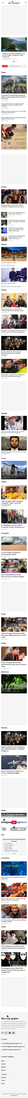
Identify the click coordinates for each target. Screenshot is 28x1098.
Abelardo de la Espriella (10, 851)
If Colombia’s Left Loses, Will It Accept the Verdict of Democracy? (13, 526)
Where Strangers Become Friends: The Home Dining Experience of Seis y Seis (13, 635)
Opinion (4, 481)
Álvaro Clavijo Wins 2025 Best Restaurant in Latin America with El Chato (13, 664)
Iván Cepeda (7, 843)
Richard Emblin (7, 58)
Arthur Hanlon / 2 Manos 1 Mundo (8, 283)
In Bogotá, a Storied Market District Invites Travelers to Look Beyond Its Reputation (13, 331)
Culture (4, 49)
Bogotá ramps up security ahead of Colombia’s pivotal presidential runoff (12, 309)
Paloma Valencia (9, 845)
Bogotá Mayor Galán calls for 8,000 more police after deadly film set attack (13, 375)
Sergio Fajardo (8, 849)
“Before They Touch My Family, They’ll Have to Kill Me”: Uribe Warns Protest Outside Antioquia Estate (13, 432)
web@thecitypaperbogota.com (11, 1049)
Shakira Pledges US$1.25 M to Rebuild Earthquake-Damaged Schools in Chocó (13, 118)
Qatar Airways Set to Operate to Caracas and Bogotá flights (12, 772)
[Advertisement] (14, 20)
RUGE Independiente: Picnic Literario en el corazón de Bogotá (12, 576)
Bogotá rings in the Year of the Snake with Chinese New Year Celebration (13, 899)
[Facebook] (13, 1032)
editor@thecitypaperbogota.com (12, 1043)
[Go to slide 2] (12, 61)
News (2, 1061)
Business (4, 727)
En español (5, 533)
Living (4, 614)
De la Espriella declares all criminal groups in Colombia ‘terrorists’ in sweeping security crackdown (12, 105)
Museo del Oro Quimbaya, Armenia (8, 262)
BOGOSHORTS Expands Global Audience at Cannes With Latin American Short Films (15, 229)
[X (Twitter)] (2, 1032)
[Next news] (25, 66)
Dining (4, 643)
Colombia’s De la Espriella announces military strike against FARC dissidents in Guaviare (13, 97)
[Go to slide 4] (15, 61)
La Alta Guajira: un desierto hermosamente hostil (10, 553)
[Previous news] (22, 66)
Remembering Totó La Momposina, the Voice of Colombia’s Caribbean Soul (17, 222)
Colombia (3, 1074)
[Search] (25, 2)
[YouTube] (9, 1032)
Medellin (4, 413)
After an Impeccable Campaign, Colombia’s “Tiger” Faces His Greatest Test (12, 503)
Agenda (4, 244)
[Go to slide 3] (13, 61)
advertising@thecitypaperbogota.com (13, 1046)
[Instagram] (6, 1032)
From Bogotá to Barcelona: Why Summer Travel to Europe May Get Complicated (13, 970)
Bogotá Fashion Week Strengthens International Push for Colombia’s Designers (11, 353)
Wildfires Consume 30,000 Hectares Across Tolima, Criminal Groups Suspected (13, 112)
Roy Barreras (8, 847)
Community (5, 858)
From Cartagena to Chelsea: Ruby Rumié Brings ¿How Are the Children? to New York (16, 237)
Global (4, 926)
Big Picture (5, 672)
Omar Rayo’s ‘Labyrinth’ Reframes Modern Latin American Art (16, 213)
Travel (4, 458)
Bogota (4, 290)
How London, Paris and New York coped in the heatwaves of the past (13, 947)
